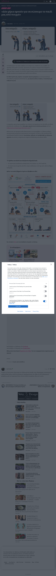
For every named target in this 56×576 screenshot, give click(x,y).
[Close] (51, 265)
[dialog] (28, 288)
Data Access (28, 311)
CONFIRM (18, 306)
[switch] (45, 286)
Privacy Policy (36, 311)
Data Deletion (20, 311)
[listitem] (28, 283)
